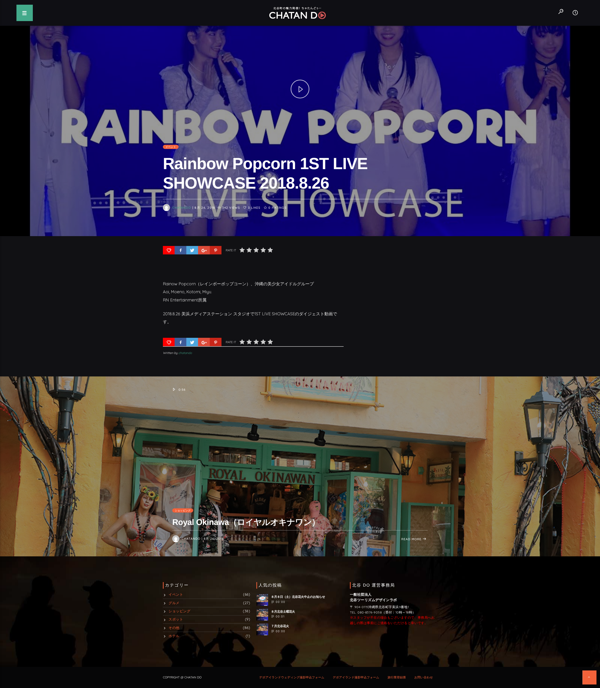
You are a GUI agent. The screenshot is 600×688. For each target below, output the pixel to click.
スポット (176, 619)
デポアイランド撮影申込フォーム (356, 677)
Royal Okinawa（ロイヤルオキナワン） (246, 522)
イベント (170, 147)
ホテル (174, 636)
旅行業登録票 (397, 677)
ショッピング (183, 510)
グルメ (174, 603)
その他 (174, 627)
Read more (412, 539)
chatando (181, 207)
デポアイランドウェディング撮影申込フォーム (291, 677)
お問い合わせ (423, 677)
